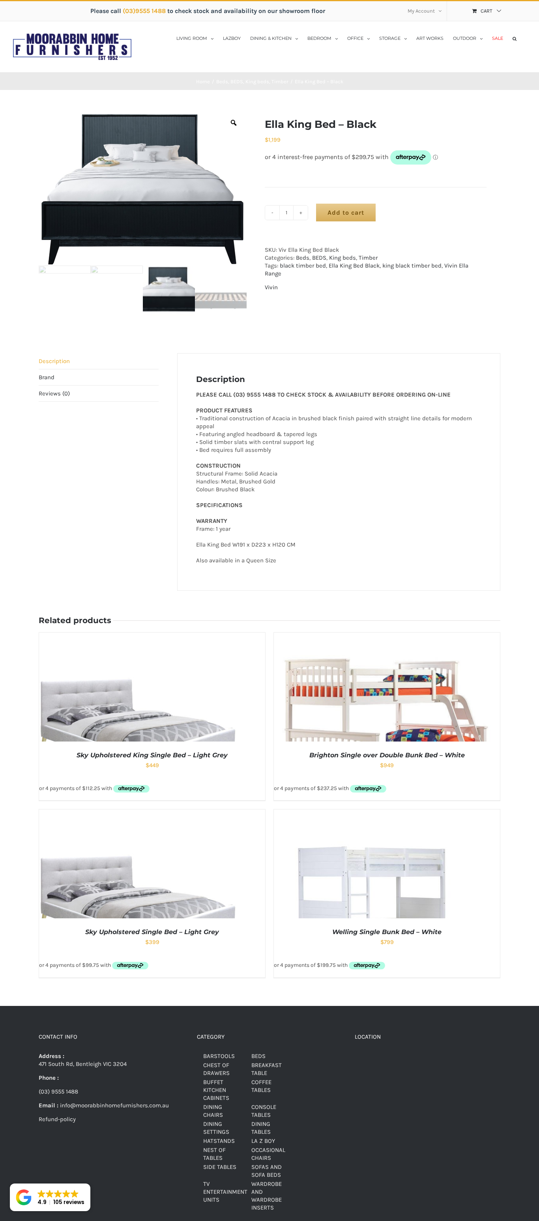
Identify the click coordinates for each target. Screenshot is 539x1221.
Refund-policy (57, 1119)
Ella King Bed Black (354, 265)
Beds (302, 257)
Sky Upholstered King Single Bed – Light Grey (152, 755)
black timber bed (303, 265)
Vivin (271, 287)
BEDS (319, 257)
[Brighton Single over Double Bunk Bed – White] (387, 636)
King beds (342, 257)
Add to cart (346, 212)
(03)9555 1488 (145, 11)
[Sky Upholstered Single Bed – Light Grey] (137, 813)
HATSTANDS (219, 1140)
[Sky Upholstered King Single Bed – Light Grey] (137, 636)
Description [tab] (54, 361)
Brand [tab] (46, 377)
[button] (515, 37)
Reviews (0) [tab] (54, 393)
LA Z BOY (263, 1140)
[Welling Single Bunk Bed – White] (372, 813)
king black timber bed (412, 265)
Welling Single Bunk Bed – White (387, 932)
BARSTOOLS (219, 1056)
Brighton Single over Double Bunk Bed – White (387, 755)
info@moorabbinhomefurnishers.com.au (113, 1105)
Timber (368, 257)
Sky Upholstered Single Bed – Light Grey (152, 932)
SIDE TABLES (219, 1166)
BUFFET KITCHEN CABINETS (216, 1090)
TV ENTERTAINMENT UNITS (225, 1191)
